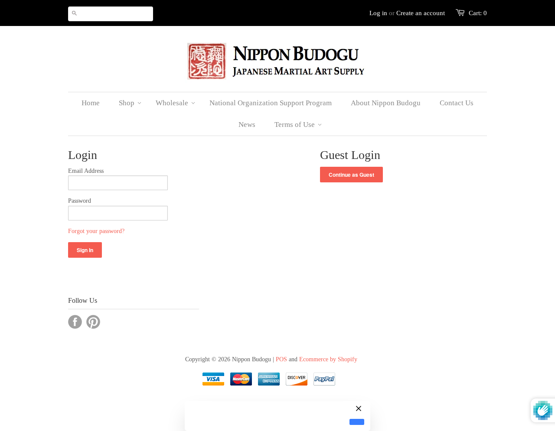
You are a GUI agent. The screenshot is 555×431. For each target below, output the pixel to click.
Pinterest (93, 322)
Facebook (75, 322)
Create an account (420, 13)
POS (281, 359)
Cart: (478, 13)
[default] (356, 422)
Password (79, 201)
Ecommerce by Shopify (328, 359)
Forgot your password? (96, 231)
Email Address (86, 171)
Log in (378, 13)
